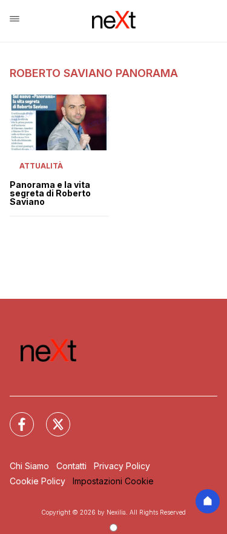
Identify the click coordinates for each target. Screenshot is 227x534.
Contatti (71, 466)
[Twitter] (51, 417)
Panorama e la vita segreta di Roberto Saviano (50, 193)
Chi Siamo (29, 466)
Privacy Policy (122, 466)
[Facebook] (14, 417)
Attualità (41, 165)
